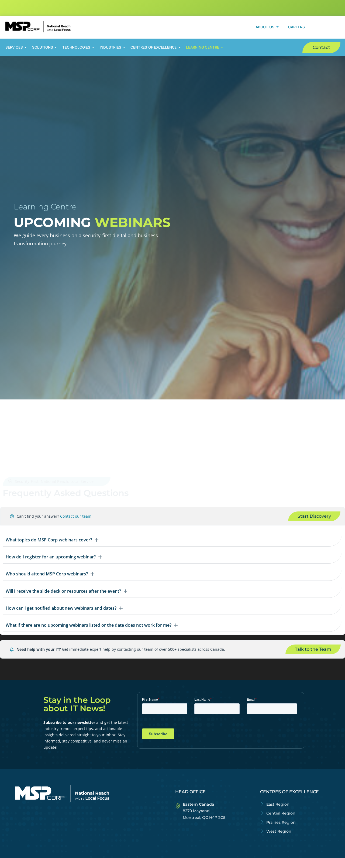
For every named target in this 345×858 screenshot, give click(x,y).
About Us (265, 27)
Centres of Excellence (153, 47)
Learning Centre (202, 47)
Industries (110, 47)
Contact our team (75, 516)
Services (14, 47)
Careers (296, 27)
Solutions (42, 47)
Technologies (76, 47)
